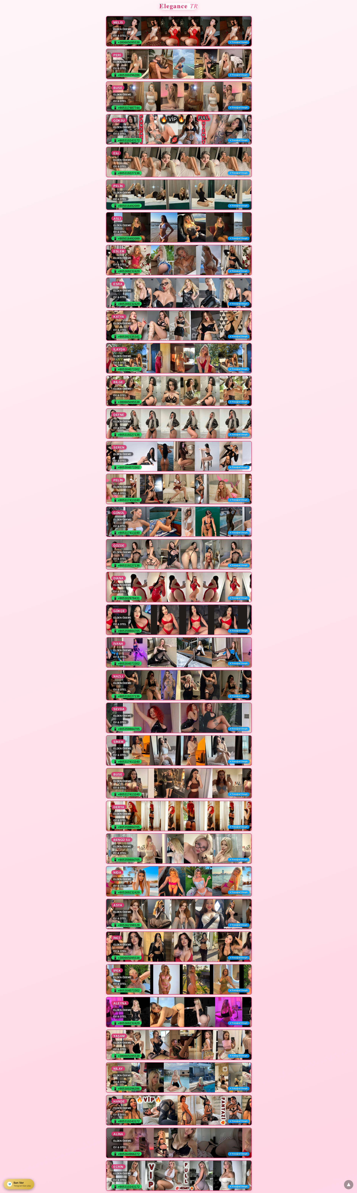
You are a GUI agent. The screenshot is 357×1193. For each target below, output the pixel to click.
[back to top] (348, 1184)
